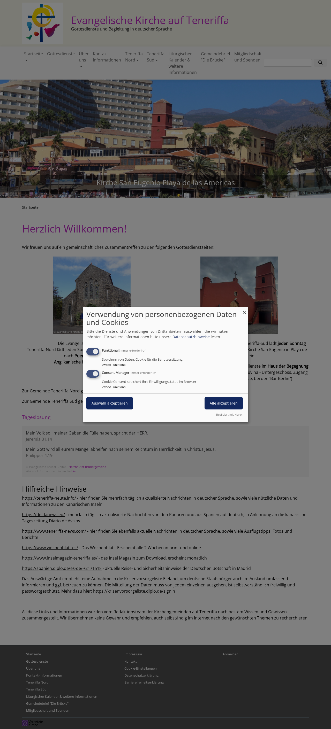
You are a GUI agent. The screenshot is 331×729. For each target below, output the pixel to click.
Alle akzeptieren (224, 403)
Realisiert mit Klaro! (229, 414)
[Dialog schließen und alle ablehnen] (244, 310)
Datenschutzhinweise (191, 336)
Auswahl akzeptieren (110, 403)
